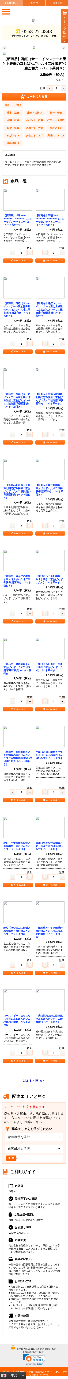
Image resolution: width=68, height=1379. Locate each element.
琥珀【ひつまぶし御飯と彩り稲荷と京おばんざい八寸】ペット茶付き (16, 930)
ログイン (35, 3)
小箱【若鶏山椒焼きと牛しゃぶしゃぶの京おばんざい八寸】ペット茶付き (49, 754)
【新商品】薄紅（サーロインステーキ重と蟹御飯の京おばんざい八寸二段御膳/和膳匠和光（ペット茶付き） (17, 309)
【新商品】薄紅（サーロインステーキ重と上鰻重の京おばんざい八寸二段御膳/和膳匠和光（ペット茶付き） (49, 309)
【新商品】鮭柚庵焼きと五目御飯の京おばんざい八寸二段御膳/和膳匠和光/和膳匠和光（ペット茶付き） (17, 758)
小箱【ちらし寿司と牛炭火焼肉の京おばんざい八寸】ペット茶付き (49, 667)
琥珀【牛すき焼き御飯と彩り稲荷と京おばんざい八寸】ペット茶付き (16, 845)
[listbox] (34, 1137)
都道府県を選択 (19, 1137)
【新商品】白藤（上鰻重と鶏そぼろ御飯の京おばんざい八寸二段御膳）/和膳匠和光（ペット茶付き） (17, 491)
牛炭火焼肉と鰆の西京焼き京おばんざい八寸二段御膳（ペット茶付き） (49, 1018)
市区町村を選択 (19, 1148)
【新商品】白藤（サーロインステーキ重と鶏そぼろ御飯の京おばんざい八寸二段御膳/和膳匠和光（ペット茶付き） (16, 400)
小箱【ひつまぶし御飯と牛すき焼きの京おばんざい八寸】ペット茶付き (49, 579)
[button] (34, 1359)
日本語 (12, 1375)
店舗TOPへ (12, 3)
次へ (42, 1080)
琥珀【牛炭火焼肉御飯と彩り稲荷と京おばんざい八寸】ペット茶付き (49, 845)
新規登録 (57, 3)
